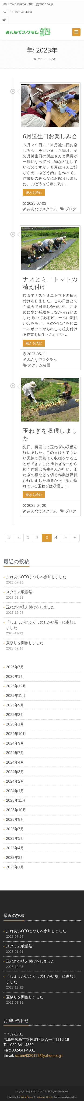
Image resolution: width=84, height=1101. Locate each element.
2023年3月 (15, 858)
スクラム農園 (39, 365)
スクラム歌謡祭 (19, 592)
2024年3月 (15, 772)
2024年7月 (15, 753)
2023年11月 (16, 800)
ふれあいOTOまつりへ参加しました (36, 577)
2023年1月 (15, 867)
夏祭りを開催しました (24, 643)
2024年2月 (15, 781)
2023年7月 (15, 829)
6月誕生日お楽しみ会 (50, 136)
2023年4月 (15, 848)
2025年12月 (16, 686)
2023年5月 (15, 839)
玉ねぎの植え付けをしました (30, 607)
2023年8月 (15, 819)
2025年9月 (15, 705)
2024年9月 (15, 743)
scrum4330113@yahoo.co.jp (35, 4)
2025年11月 (16, 696)
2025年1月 (15, 724)
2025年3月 (15, 715)
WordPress (27, 1097)
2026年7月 (15, 667)
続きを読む (34, 192)
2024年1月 (15, 791)
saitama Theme (45, 1097)
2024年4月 (15, 762)
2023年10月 (16, 810)
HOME (37, 59)
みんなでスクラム (42, 209)
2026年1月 (15, 677)
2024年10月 (16, 734)
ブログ (70, 209)
